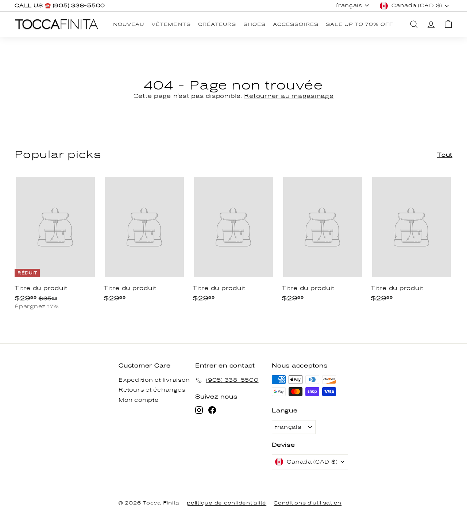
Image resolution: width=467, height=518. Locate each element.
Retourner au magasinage (288, 96)
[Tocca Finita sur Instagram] (199, 410)
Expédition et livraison (154, 380)
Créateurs (217, 24)
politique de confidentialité (226, 503)
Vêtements (170, 24)
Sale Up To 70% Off (360, 24)
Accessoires (295, 24)
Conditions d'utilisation (307, 503)
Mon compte (139, 400)
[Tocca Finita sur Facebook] (212, 410)
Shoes (254, 24)
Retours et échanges (152, 390)
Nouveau (128, 24)
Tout (444, 155)
